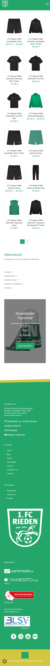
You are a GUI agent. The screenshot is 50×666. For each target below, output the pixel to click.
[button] (4, 661)
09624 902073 (14, 426)
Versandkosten (27, 338)
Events (9, 458)
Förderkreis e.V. (13, 470)
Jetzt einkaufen (25, 346)
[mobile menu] (46, 4)
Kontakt (10, 498)
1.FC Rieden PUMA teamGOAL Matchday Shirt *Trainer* (14, 78)
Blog (8, 454)
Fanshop (10, 474)
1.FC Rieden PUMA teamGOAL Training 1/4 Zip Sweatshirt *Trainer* (36, 222)
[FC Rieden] (5, 4)
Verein (9, 451)
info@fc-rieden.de (16, 435)
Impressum (11, 495)
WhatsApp (12, 430)
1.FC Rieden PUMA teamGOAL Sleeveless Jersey (14, 222)
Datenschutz (11, 491)
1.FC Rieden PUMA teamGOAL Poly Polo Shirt (14, 116)
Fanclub (10, 466)
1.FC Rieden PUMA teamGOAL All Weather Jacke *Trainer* (35, 41)
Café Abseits (11, 462)
